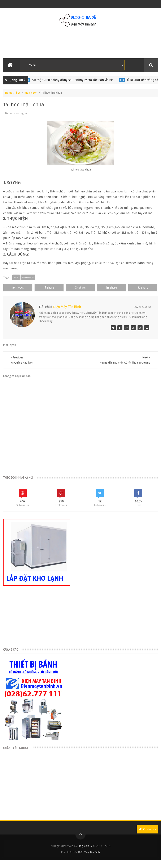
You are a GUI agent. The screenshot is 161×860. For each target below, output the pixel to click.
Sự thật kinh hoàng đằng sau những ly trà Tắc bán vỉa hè (59, 80)
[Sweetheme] (113, 327)
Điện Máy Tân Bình (67, 307)
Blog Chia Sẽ (85, 845)
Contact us (149, 829)
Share (50, 287)
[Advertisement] (80, 42)
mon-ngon (31, 92)
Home (8, 92)
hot (108, 80)
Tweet (19, 287)
